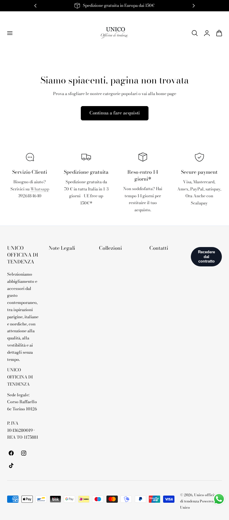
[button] (9, 32)
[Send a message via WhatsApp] (219, 499)
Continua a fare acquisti (114, 112)
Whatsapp (39, 189)
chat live (30, 209)
